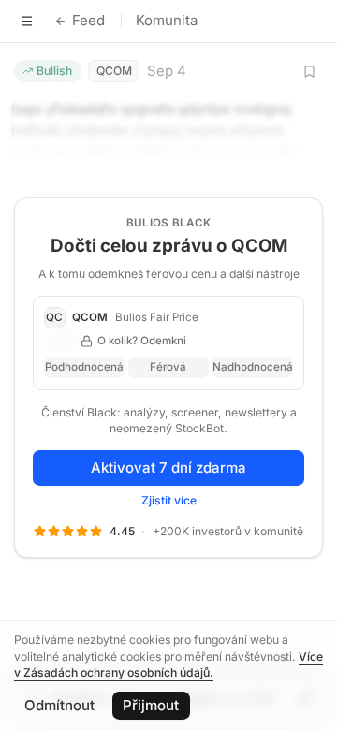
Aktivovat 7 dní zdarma (168, 467)
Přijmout (151, 705)
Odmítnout (59, 705)
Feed (88, 20)
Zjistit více (169, 500)
